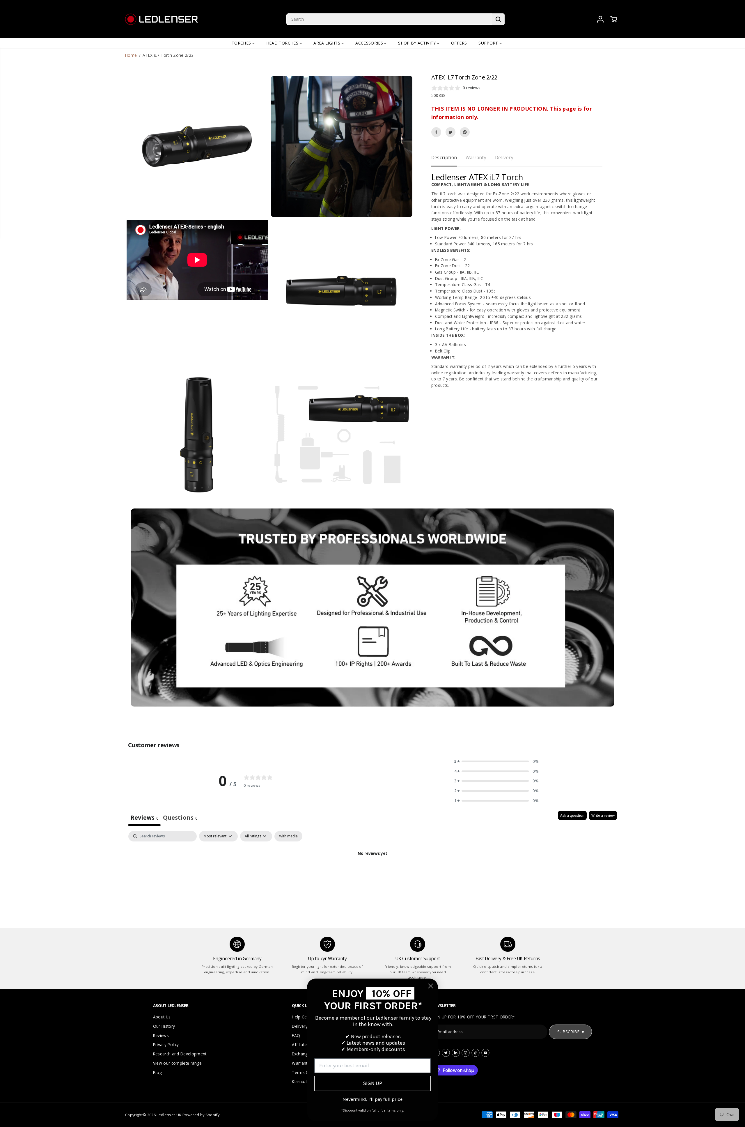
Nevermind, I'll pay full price (372, 1099)
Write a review (603, 815)
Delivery (504, 157)
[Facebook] (436, 132)
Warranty (476, 157)
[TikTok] (475, 1053)
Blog (157, 1072)
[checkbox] (288, 836)
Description (444, 157)
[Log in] (600, 19)
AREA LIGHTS (327, 43)
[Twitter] (450, 132)
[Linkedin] (456, 1053)
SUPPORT (488, 43)
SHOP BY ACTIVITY (417, 43)
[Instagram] (466, 1053)
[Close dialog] (430, 986)
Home (131, 55)
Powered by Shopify (200, 1114)
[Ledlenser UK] (161, 19)
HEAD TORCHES (282, 43)
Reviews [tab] (144, 817)
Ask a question (572, 815)
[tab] (180, 818)
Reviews (161, 1035)
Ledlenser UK (169, 1114)
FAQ (296, 1035)
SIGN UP (372, 1083)
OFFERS (459, 43)
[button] (496, 761)
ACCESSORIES (369, 43)
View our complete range (177, 1063)
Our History (164, 1026)
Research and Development (180, 1054)
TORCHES (242, 43)
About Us (162, 1017)
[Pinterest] (465, 132)
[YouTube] (485, 1053)
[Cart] (614, 19)
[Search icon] (498, 19)
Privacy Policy (166, 1044)
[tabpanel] (372, 873)
